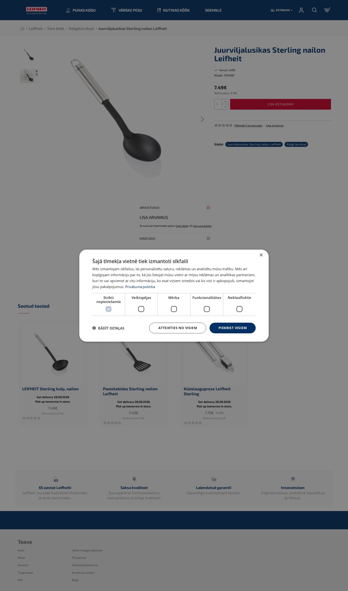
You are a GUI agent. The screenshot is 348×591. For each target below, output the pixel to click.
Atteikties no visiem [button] (177, 328)
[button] (108, 327)
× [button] (261, 255)
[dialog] (174, 295)
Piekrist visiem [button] (233, 328)
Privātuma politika (140, 286)
